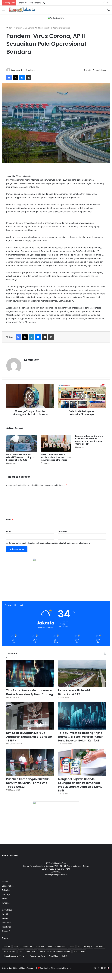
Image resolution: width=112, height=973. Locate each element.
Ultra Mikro (53, 956)
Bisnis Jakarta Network (61, 968)
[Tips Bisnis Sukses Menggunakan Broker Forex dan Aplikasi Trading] (30, 673)
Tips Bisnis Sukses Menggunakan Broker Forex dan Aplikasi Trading (29, 692)
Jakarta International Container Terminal (54, 951)
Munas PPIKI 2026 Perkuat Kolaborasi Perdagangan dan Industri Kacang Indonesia (56, 457)
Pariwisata (6, 922)
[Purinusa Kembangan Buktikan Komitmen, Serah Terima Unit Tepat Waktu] (30, 762)
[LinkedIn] (31, 337)
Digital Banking (9, 951)
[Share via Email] (28, 77)
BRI (79, 947)
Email (9, 531)
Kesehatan (6, 927)
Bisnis (4, 899)
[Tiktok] (108, 968)
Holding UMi (31, 951)
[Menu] (3, 11)
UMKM (64, 956)
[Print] (51, 337)
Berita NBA (40, 947)
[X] (15, 77)
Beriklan (43, 968)
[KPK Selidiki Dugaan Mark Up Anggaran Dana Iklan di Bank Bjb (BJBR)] (30, 715)
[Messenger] (22, 77)
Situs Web (62, 531)
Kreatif (5, 914)
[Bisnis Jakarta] (22, 10)
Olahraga (6, 894)
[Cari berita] (108, 11)
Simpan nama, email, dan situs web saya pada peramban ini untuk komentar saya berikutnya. (49, 543)
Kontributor (15, 70)
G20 (20, 951)
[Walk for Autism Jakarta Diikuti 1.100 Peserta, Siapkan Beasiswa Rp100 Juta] (21, 443)
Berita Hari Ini (26, 947)
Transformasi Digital (37, 956)
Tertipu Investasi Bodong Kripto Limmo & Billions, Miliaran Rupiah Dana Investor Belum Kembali (80, 736)
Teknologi (6, 890)
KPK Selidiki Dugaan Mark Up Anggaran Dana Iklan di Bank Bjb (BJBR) (29, 736)
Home (11, 28)
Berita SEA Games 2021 (57, 947)
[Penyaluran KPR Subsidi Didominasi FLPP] (82, 673)
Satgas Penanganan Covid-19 (15, 956)
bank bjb (7, 947)
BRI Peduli (99, 947)
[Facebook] (9, 77)
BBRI (16, 947)
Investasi (6, 903)
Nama (9, 520)
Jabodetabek (7, 886)
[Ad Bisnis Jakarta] (56, 18)
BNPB (72, 947)
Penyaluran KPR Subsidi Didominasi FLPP (74, 692)
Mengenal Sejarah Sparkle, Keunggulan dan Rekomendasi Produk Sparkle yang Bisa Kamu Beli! (80, 784)
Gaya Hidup (7, 910)
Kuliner (5, 918)
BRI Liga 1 (88, 947)
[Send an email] (21, 70)
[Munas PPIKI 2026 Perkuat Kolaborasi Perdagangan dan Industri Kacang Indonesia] (56, 443)
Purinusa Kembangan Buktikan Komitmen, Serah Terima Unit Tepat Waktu (28, 783)
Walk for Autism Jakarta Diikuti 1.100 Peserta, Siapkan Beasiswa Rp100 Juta (20, 457)
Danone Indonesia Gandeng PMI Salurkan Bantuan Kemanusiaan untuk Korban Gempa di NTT (57, 3)
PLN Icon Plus (79, 951)
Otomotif (6, 931)
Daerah (5, 882)
